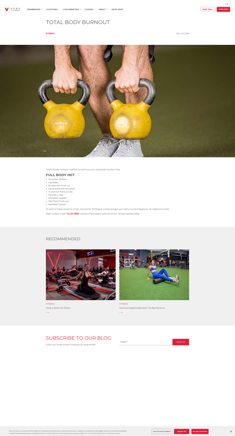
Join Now (223, 9)
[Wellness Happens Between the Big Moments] (154, 313)
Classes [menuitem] (88, 9)
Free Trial (207, 9)
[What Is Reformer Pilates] (81, 313)
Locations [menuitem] (52, 9)
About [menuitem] (102, 9)
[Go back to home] (12, 9)
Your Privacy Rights (162, 431)
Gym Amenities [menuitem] (71, 9)
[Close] (231, 431)
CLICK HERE (73, 214)
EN (226, 4)
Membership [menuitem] (33, 9)
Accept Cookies (200, 431)
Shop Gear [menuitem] (117, 9)
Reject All (181, 431)
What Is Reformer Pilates (58, 308)
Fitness (50, 33)
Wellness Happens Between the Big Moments (142, 308)
